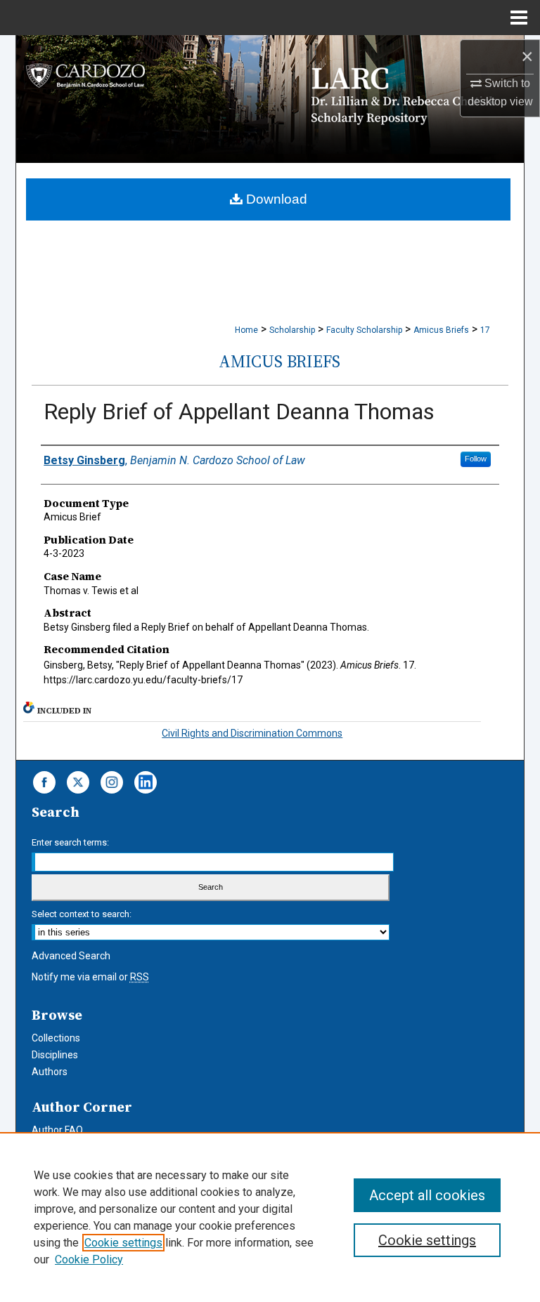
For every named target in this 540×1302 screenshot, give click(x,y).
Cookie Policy (89, 1259)
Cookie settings (123, 1242)
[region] (270, 1217)
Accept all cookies (427, 1195)
